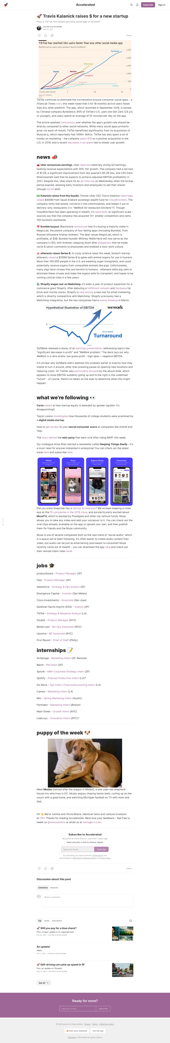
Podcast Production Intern (64, 678)
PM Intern (51, 664)
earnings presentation (89, 348)
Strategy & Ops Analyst (66, 586)
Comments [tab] (43, 887)
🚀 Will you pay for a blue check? (57, 928)
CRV (42, 818)
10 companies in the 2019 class (68, 512)
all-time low (87, 181)
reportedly (101, 211)
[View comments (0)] (45, 35)
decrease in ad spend (81, 142)
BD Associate (57, 633)
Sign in (161, 4)
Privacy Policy (105, 858)
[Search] (131, 4)
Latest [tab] (46, 921)
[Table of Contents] (3, 521)
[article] (85, 934)
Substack (72, 1037)
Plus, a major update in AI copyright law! (55, 932)
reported (85, 164)
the (70, 207)
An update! (43, 946)
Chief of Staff (61, 640)
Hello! (39, 950)
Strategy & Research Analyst (64, 613)
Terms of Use (98, 855)
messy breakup (108, 300)
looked (48, 405)
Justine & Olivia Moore (52, 27)
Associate (67, 600)
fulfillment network (98, 288)
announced (81, 226)
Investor (67, 593)
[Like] (39, 35)
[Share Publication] (137, 4)
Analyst (79, 606)
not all (50, 189)
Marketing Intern (61, 658)
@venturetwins (56, 822)
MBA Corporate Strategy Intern (65, 671)
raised (52, 257)
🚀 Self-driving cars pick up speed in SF (61, 964)
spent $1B (86, 138)
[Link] (33, 157)
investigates (60, 416)
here (46, 452)
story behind (50, 437)
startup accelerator (84, 508)
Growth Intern (61, 711)
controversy (67, 122)
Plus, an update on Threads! (49, 968)
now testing (86, 292)
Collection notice (106, 1024)
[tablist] (48, 887)
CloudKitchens (118, 199)
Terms (95, 1024)
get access (53, 426)
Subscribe (148, 4)
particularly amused (86, 371)
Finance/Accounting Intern (79, 684)
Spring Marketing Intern (58, 698)
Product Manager (66, 573)
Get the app (98, 1031)
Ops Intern (56, 684)
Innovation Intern (60, 718)
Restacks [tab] (54, 887)
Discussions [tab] (57, 921)
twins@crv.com (92, 822)
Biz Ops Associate (63, 626)
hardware (121, 288)
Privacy (87, 1024)
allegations (104, 242)
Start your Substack (78, 1031)
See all (42, 982)
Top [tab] (39, 921)
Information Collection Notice (84, 858)
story (59, 103)
